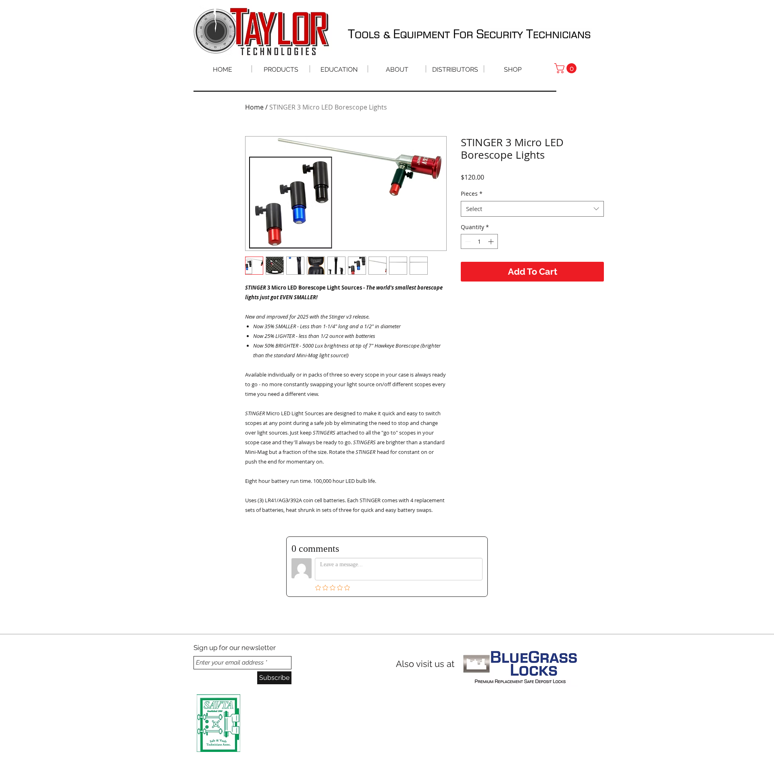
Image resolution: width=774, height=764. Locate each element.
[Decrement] (467, 241)
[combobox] (532, 209)
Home (254, 107)
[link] (566, 68)
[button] (339, 68)
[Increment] (492, 241)
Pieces (472, 193)
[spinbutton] (479, 241)
